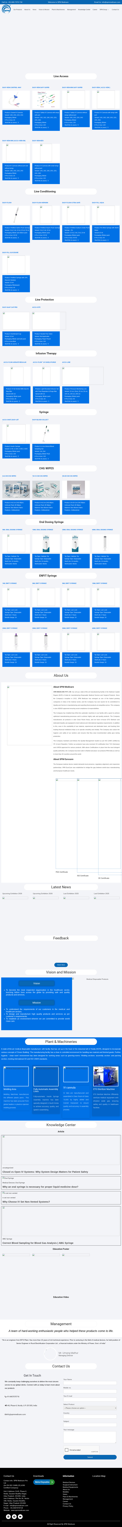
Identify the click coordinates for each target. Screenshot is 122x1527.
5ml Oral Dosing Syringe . (12, 530)
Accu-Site (36, 307)
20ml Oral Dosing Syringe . (72, 530)
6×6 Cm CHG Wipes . (9, 476)
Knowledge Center (61, 1125)
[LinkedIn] (8, 1518)
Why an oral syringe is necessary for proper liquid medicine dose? (40, 1187)
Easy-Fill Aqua (98, 203)
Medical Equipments (70, 1487)
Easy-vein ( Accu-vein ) (101, 87)
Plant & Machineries (70, 1497)
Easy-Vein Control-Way (11, 87)
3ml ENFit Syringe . (39, 584)
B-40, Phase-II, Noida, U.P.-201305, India (21, 1405)
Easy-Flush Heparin (40, 203)
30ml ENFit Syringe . (39, 629)
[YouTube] (20, 1518)
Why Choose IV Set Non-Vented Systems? (26, 1201)
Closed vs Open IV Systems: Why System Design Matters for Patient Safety (45, 1172)
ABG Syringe (7, 1239)
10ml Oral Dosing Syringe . (42, 530)
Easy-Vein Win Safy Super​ (72, 87)
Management (68, 1499)
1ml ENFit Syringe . (9, 584)
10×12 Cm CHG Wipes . (40, 476)
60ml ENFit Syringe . (99, 629)
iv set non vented (9, 1198)
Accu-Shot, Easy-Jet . (10, 420)
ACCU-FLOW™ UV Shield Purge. (44, 363)
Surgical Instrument (70, 1485)
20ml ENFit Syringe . (9, 629)
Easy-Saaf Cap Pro (9, 307)
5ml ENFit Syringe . (69, 584)
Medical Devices (9, 1183)
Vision (65, 1494)
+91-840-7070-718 (15, 2)
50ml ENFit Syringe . (69, 629)
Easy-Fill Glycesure (10, 252)
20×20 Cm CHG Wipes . (70, 476)
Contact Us (67, 1504)
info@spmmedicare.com (111, 2)
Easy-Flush (6, 203)
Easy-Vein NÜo (37, 141)
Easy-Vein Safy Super (40, 87)
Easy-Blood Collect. (40, 420)
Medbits (66, 1492)
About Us (66, 1489)
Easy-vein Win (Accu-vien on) (13, 141)
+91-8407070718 (12, 1397)
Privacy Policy (68, 1506)
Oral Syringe (20, 1183)
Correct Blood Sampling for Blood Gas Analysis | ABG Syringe (38, 1243)
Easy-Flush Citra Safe (71, 203)
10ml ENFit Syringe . (99, 584)
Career (65, 1501)
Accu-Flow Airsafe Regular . (15, 363)
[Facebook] (14, 1518)
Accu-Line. (66, 363)
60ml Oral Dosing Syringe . (102, 530)
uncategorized (8, 1168)
